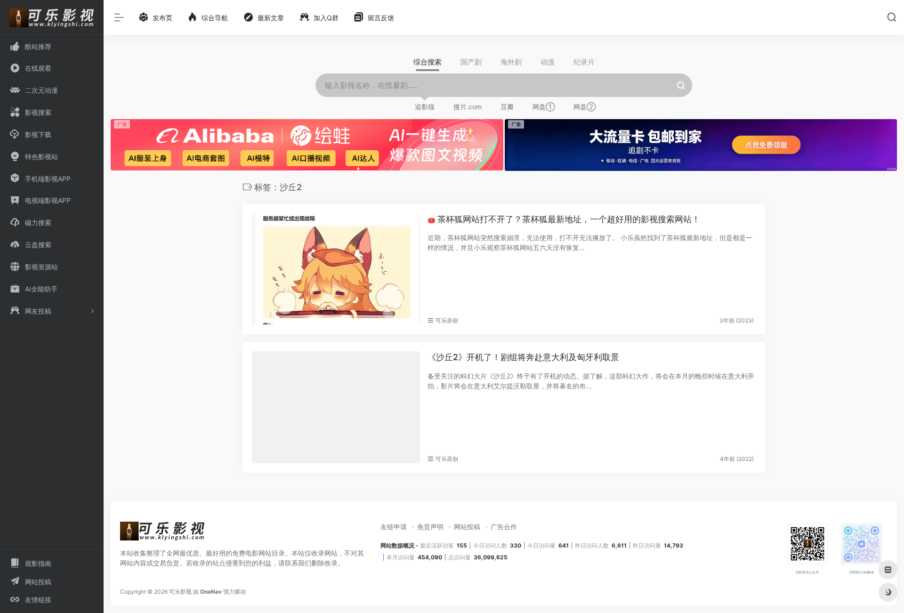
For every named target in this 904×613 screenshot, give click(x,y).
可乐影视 (180, 591)
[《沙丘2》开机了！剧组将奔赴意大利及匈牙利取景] (336, 407)
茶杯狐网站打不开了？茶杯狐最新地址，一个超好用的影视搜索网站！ (565, 219)
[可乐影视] (162, 534)
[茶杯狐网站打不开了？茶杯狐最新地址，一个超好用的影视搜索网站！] (336, 269)
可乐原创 (447, 320)
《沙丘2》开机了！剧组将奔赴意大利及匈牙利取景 (523, 357)
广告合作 (504, 527)
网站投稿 (467, 527)
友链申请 (393, 527)
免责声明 (430, 527)
